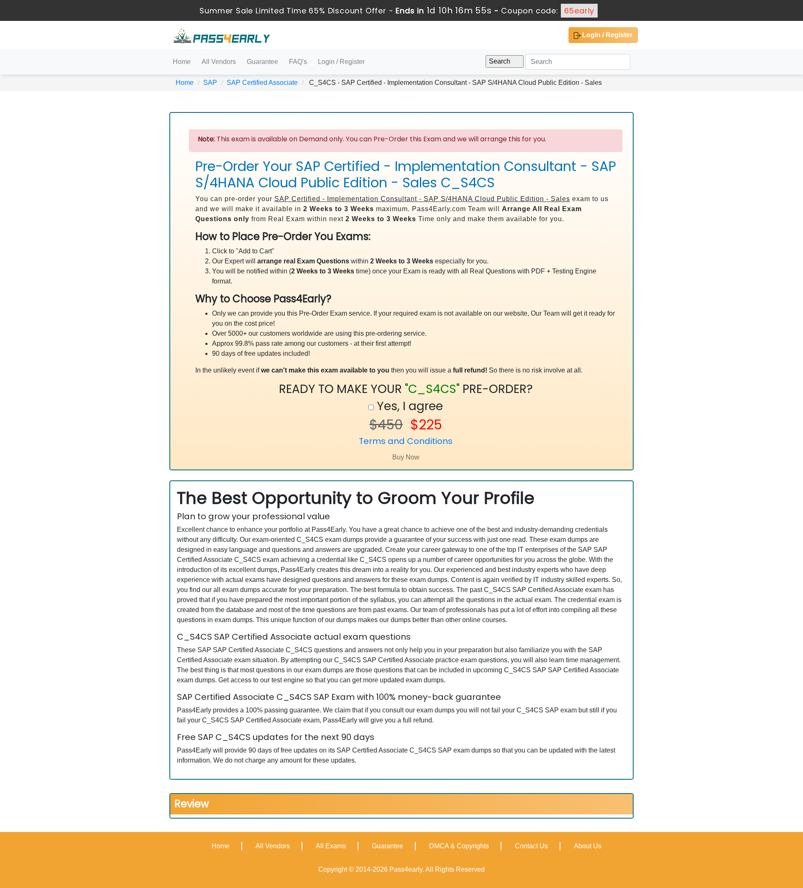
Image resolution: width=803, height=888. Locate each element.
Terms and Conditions (406, 441)
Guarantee (262, 61)
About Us (587, 846)
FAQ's (298, 61)
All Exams (331, 846)
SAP (210, 82)
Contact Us (531, 846)
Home (182, 61)
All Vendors (219, 61)
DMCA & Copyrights (459, 846)
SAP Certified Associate (262, 82)
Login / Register (606, 34)
